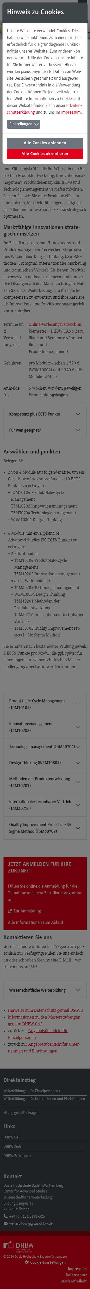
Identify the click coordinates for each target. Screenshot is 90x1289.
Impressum (71, 112)
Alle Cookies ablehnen (45, 143)
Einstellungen (21, 124)
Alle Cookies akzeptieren (45, 154)
